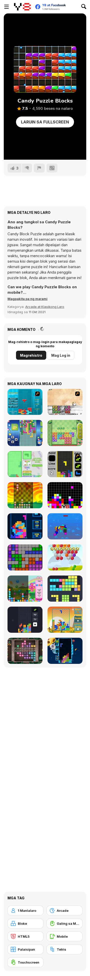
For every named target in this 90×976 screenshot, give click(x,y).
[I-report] (39, 168)
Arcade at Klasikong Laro (44, 307)
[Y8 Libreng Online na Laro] (22, 6)
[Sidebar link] (7, 7)
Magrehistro (31, 355)
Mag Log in (60, 355)
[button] (28, 298)
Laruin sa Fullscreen (45, 121)
